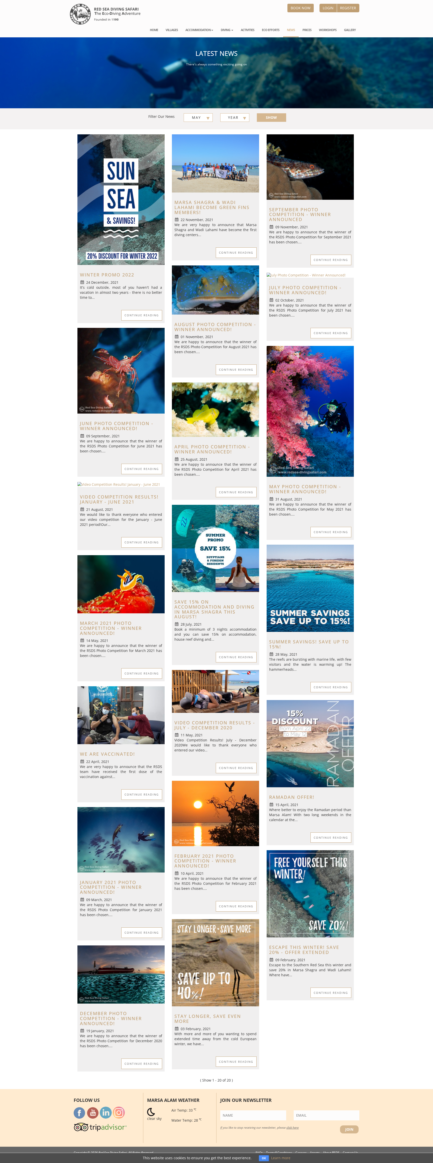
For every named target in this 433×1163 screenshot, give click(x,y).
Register (348, 8)
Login (328, 8)
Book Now (300, 8)
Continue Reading (142, 315)
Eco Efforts (270, 30)
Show (271, 117)
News (291, 30)
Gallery (350, 30)
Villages (172, 30)
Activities (247, 30)
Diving (226, 30)
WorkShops (328, 30)
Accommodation (198, 30)
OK (264, 1158)
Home (154, 30)
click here (292, 1127)
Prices (306, 30)
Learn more (280, 1157)
